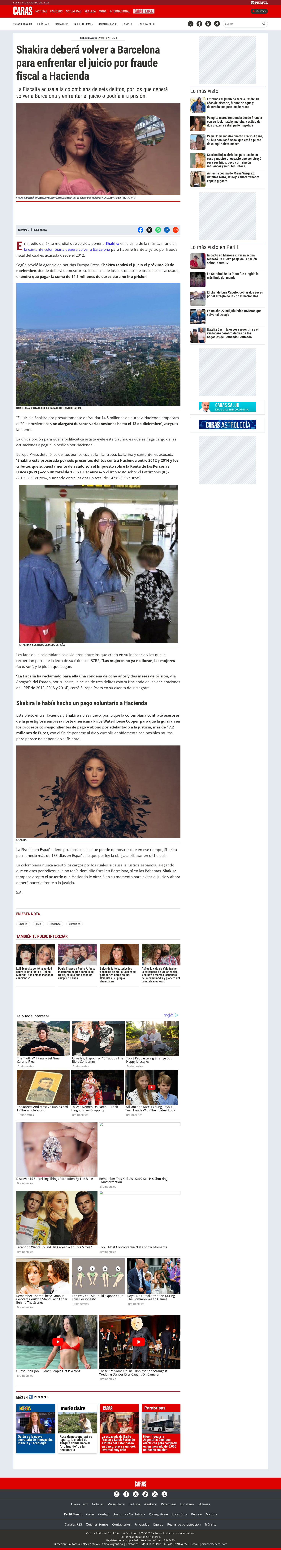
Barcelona (74, 923)
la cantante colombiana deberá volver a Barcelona (67, 249)
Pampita (127, 24)
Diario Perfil (79, 1504)
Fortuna (134, 1504)
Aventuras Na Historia (129, 1514)
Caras (90, 1514)
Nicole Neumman (83, 24)
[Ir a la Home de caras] (22, 14)
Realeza (90, 11)
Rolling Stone (158, 1514)
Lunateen (187, 1504)
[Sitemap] (164, 1494)
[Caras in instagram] (190, 24)
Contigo (104, 1514)
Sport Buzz (179, 1514)
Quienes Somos (97, 1524)
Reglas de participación (184, 1524)
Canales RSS (73, 1524)
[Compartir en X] (149, 230)
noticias (35, 1409)
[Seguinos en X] (208, 24)
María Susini (62, 24)
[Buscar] (264, 24)
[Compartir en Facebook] (140, 230)
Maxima (211, 1514)
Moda (102, 11)
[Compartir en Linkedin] (167, 230)
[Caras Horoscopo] (227, 428)
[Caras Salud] (227, 410)
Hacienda (55, 923)
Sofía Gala (43, 24)
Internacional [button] (120, 11)
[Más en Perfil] (39, 1397)
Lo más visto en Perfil (214, 247)
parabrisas (161, 1409)
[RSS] (155, 1494)
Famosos (56, 11)
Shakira (23, 923)
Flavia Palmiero (146, 24)
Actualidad (73, 11)
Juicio (38, 923)
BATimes (204, 1504)
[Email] (176, 230)
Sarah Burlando (107, 24)
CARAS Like (143, 11)
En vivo (261, 11)
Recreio (196, 1514)
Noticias (41, 11)
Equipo (158, 1524)
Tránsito (211, 1524)
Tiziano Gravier (22, 24)
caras (119, 1409)
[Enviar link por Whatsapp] (158, 230)
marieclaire (77, 1409)
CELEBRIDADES (88, 38)
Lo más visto (204, 91)
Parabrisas (168, 1504)
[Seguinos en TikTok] (217, 24)
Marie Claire (116, 1504)
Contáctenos (121, 1524)
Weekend (150, 1504)
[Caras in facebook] (199, 24)
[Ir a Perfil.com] (259, 3)
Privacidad (141, 1524)
